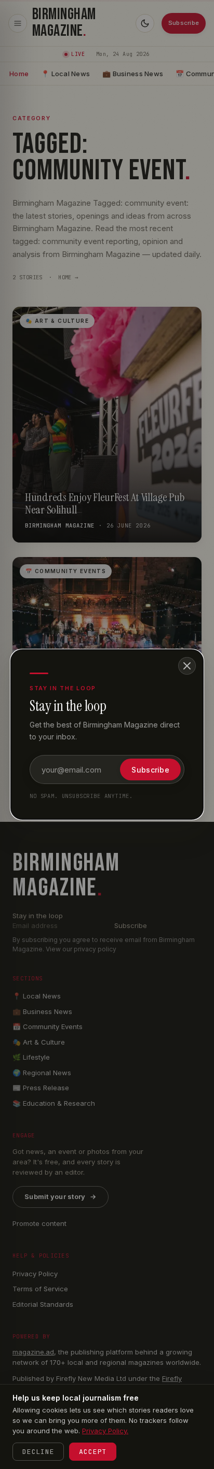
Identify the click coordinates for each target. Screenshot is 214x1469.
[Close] (187, 666)
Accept (92, 1451)
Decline (38, 1451)
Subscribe (150, 769)
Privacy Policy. (105, 1431)
